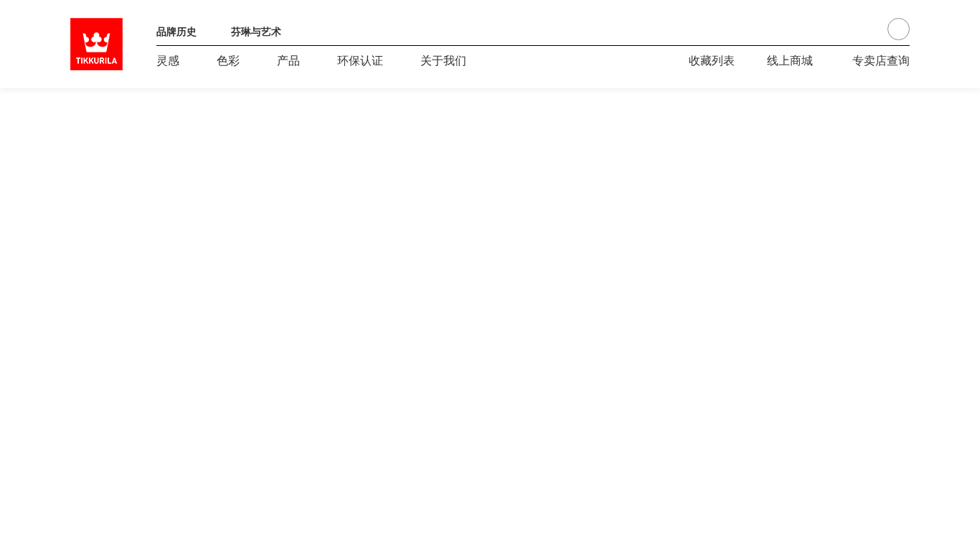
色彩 (228, 60)
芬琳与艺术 (256, 31)
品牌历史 (176, 31)
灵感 (167, 60)
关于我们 (443, 60)
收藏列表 (712, 60)
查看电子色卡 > (109, 438)
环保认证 (360, 60)
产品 (288, 60)
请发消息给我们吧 (858, 124)
